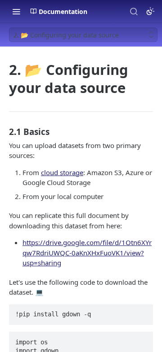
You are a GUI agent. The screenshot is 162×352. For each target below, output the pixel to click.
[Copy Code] (142, 311)
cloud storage (62, 172)
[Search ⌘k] (133, 11)
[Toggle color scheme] (150, 11)
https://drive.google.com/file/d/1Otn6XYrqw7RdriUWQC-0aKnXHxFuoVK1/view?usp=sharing (87, 252)
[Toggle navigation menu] (16, 11)
